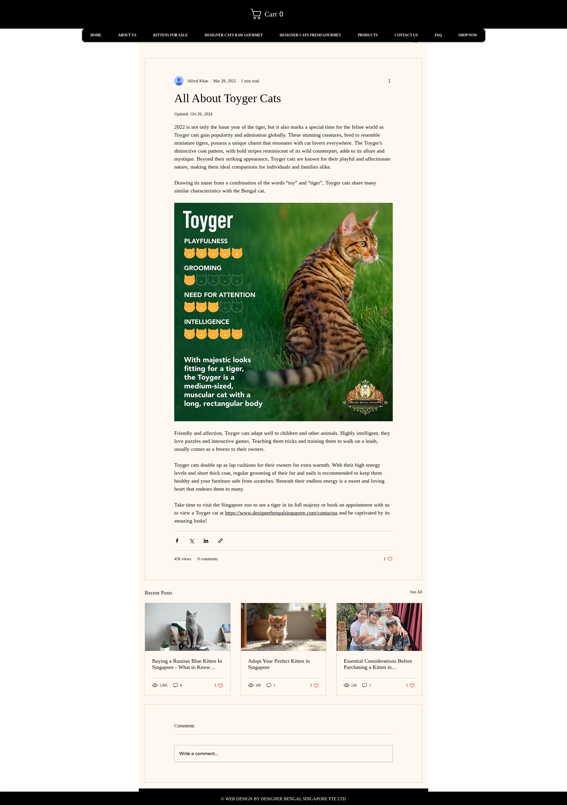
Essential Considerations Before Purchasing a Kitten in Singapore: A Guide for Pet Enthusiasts (378, 664)
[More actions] (389, 80)
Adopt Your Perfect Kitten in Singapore (279, 664)
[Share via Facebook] (177, 540)
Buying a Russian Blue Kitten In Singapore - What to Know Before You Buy (187, 664)
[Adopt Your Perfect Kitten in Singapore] (283, 627)
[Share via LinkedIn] (206, 540)
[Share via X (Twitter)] (191, 540)
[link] (270, 14)
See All (416, 592)
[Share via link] (220, 540)
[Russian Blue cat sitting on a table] (187, 627)
